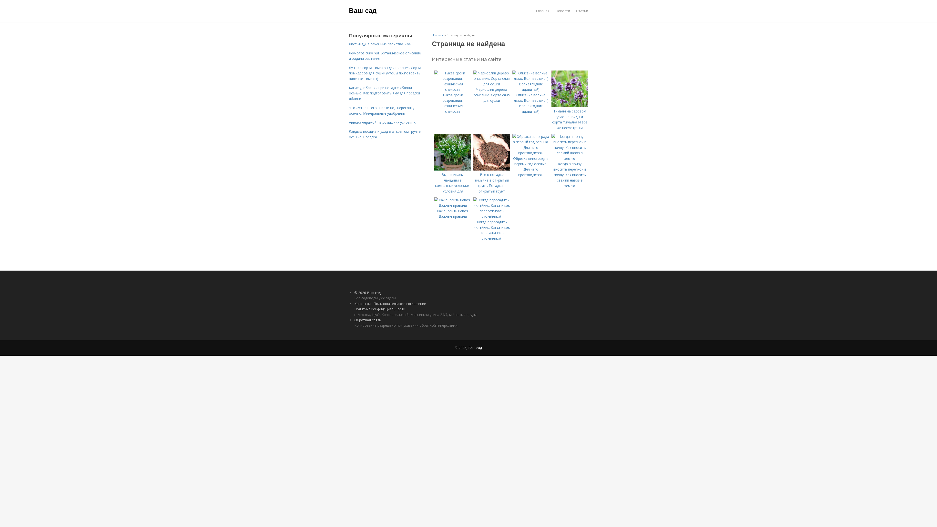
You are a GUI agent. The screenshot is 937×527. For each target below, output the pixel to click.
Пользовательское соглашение (400, 303)
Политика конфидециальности (379, 309)
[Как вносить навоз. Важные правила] (452, 205)
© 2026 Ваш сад (367, 292)
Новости (563, 11)
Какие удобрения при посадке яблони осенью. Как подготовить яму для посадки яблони (384, 93)
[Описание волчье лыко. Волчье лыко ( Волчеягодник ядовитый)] (530, 89)
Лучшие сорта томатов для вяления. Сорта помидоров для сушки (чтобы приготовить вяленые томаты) (385, 73)
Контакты (362, 303)
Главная (543, 11)
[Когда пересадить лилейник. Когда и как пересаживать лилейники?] (491, 216)
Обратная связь (367, 320)
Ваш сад (363, 10)
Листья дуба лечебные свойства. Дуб (380, 44)
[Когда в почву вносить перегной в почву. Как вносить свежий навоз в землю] (569, 158)
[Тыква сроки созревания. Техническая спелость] (452, 89)
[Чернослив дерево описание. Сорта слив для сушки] (491, 84)
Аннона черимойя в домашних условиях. (382, 122)
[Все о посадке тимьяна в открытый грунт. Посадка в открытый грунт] (491, 169)
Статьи (582, 11)
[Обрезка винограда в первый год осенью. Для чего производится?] (530, 153)
